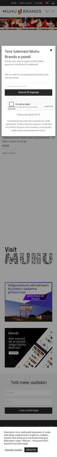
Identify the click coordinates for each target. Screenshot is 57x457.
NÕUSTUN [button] (31, 450)
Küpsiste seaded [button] (13, 449)
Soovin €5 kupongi (28, 92)
